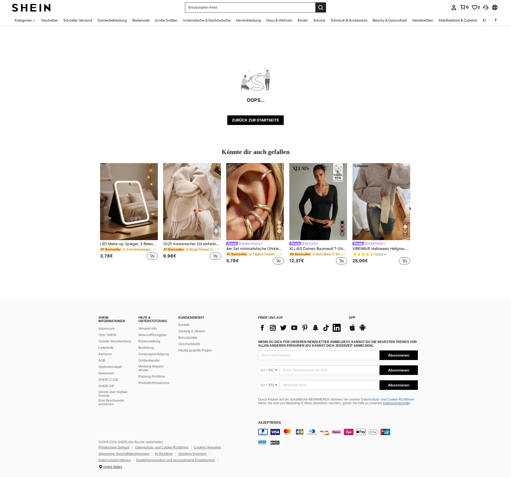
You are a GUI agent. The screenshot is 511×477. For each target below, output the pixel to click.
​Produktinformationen (154, 383)
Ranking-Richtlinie (151, 376)
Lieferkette (106, 348)
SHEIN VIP (106, 386)
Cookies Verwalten (207, 447)
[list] (300, 328)
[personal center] (454, 7)
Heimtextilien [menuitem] (422, 20)
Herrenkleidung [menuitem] (248, 20)
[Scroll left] (489, 20)
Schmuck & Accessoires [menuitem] (349, 20)
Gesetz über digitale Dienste (112, 394)
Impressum (106, 328)
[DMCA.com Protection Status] (274, 442)
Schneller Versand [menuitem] (77, 20)
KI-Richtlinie (164, 454)
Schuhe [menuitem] (319, 20)
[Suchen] (320, 7)
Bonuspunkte (187, 337)
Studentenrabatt (110, 367)
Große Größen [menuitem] (166, 20)
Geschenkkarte (189, 344)
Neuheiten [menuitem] (49, 20)
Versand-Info (147, 328)
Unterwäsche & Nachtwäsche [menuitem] (206, 20)
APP (352, 318)
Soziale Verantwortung (114, 341)
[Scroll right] (495, 20)
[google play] (362, 330)
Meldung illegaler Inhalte (151, 368)
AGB (101, 360)
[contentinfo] (338, 432)
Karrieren (105, 354)
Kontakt (183, 325)
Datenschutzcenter (396, 403)
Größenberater (149, 360)
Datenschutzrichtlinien (114, 460)
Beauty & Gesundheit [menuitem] (390, 20)
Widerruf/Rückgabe (152, 335)
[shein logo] (31, 7)
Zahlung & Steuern (191, 331)
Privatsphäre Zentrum (114, 447)
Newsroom (106, 373)
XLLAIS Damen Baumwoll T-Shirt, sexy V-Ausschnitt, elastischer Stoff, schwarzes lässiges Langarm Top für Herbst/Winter (318, 248)
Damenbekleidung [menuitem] (112, 20)
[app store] (352, 330)
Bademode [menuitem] (141, 20)
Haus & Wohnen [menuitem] (279, 20)
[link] (464, 7)
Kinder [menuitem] (303, 20)
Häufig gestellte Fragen (195, 350)
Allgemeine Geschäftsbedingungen (124, 454)
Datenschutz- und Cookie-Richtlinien (387, 399)
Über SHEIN (107, 335)
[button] (486, 7)
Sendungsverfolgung (153, 354)
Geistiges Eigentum (192, 454)
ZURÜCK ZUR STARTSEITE (255, 120)
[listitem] (129, 214)
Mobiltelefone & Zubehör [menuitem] (458, 20)
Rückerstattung (149, 341)
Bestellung (146, 348)
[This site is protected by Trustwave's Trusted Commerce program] (262, 442)
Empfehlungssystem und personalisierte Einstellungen (175, 460)
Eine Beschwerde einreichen (111, 402)
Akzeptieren (269, 423)
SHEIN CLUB (108, 380)
